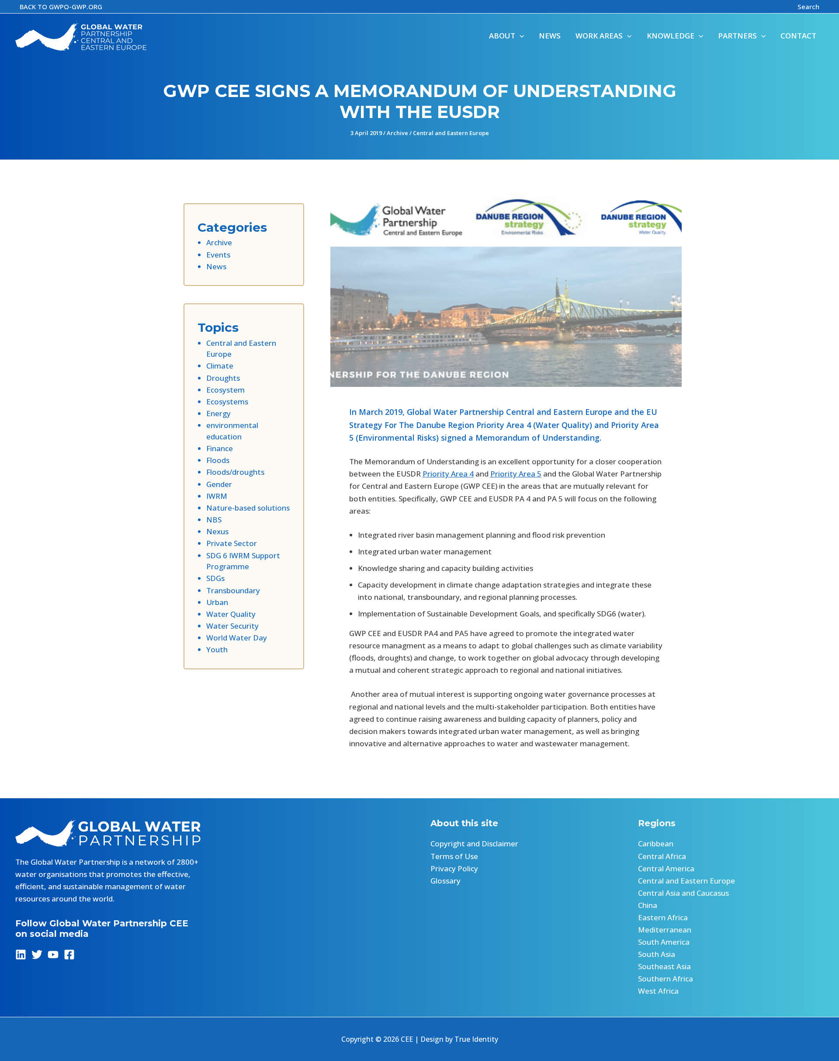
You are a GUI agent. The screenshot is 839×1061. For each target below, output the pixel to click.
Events (218, 255)
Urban (217, 602)
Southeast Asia (664, 966)
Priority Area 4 (448, 474)
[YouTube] (53, 954)
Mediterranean (664, 930)
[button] (61, 7)
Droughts (223, 378)
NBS (214, 520)
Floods (217, 460)
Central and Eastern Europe (451, 133)
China (647, 905)
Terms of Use (454, 856)
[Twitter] (36, 954)
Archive (397, 133)
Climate (219, 366)
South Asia (656, 954)
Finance (219, 448)
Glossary (445, 881)
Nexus (217, 531)
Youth (217, 649)
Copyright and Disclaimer (474, 843)
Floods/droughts (235, 472)
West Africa (658, 991)
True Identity (476, 1039)
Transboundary (233, 590)
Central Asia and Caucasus (683, 893)
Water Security (232, 626)
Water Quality (231, 614)
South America (664, 942)
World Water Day (236, 638)
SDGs (215, 578)
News (216, 266)
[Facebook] (69, 954)
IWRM (216, 496)
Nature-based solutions (248, 508)
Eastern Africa (663, 917)
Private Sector (231, 543)
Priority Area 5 (515, 474)
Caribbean (655, 843)
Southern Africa (665, 979)
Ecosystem (225, 390)
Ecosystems (227, 402)
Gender (219, 484)
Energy (218, 413)
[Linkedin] (20, 954)
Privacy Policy (454, 868)
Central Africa (662, 856)
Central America (666, 868)
